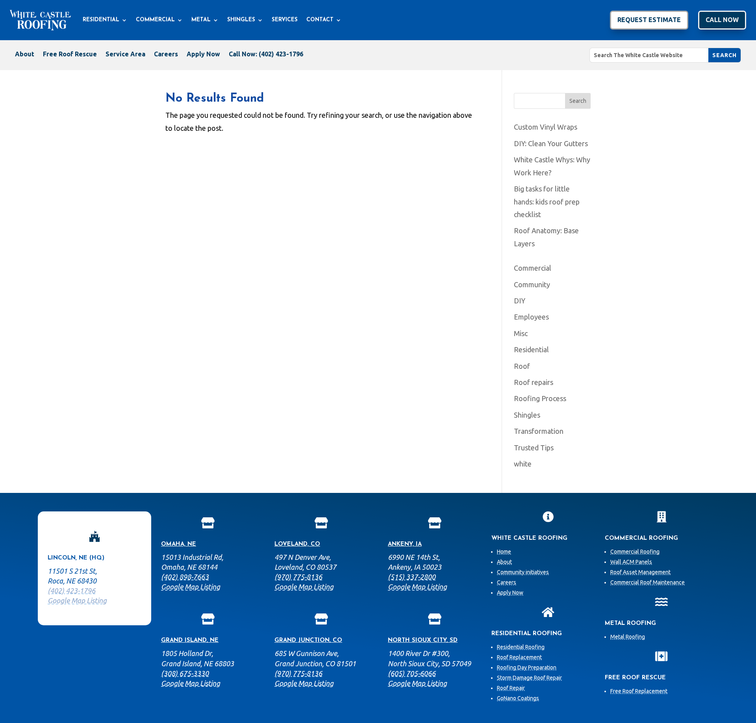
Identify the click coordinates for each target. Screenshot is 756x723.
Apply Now (203, 54)
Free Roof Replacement (638, 691)
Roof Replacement (519, 657)
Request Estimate (649, 19)
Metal (201, 20)
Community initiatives (523, 572)
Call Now (722, 19)
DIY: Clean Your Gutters (551, 143)
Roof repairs (533, 382)
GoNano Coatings (518, 698)
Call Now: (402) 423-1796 (266, 54)
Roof (522, 366)
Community (532, 284)
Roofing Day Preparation (526, 667)
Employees (531, 317)
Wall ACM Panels (631, 562)
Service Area (125, 54)
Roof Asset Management (640, 572)
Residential (101, 20)
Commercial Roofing (635, 551)
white (523, 464)
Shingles (241, 20)
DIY (519, 301)
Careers (166, 54)
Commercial (155, 20)
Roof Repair (511, 688)
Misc (521, 333)
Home (504, 551)
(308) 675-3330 (185, 673)
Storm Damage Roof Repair (529, 678)
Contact (320, 20)
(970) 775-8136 (298, 577)
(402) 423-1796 (71, 591)
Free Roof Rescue (70, 54)
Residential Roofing (521, 647)
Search (577, 101)
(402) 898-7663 (185, 577)
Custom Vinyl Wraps (545, 127)
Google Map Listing (77, 600)
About (24, 54)
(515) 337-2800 (411, 577)
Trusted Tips (534, 448)
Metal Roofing (627, 637)
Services (285, 20)
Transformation (538, 431)
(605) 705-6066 (411, 673)
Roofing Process (540, 398)
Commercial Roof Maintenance (647, 582)
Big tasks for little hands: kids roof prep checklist (547, 201)
